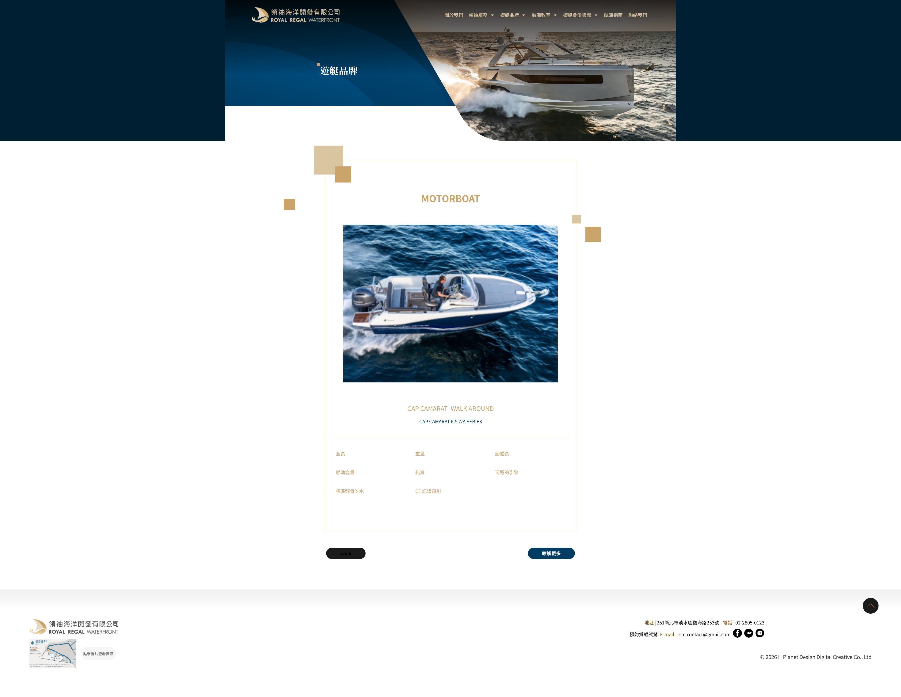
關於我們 (453, 15)
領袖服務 (478, 15)
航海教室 (541, 15)
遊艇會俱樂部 (577, 15)
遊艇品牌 (509, 15)
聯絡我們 (637, 15)
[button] (551, 553)
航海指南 (613, 15)
